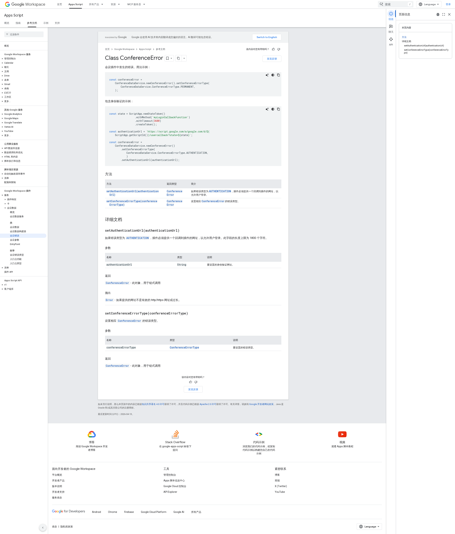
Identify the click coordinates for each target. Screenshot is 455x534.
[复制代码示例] (278, 75)
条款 (54, 526)
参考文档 (32, 23)
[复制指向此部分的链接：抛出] (114, 293)
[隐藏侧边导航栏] (42, 527)
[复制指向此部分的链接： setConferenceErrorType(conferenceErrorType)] (192, 313)
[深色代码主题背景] (273, 75)
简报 (277, 480)
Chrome (112, 512)
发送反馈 (272, 58)
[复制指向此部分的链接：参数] (114, 248)
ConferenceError (213, 201)
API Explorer (170, 491)
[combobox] (395, 4)
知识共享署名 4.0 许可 (153, 404)
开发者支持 (58, 491)
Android (96, 512)
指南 (18, 23)
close (449, 14)
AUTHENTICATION (220, 191)
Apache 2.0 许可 (208, 404)
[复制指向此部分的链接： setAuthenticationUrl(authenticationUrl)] (184, 231)
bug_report (438, 14)
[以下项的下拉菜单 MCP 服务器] (145, 4)
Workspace (35, 4)
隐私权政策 (66, 526)
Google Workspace (124, 49)
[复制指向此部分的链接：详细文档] (125, 220)
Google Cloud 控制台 (175, 486)
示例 (45, 23)
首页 (59, 4)
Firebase (129, 512)
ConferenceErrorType (184, 347)
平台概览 (57, 474)
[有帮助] (273, 49)
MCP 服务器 (134, 4)
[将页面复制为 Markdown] (178, 58)
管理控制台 (170, 474)
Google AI (178, 512)
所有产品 (94, 4)
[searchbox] (24, 34)
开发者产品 (58, 480)
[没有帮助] (278, 49)
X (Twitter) (281, 486)
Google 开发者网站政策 (261, 404)
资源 (113, 4)
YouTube (280, 491)
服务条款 (57, 497)
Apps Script (75, 4)
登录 (448, 4)
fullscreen (443, 14)
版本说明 (57, 486)
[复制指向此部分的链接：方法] (115, 174)
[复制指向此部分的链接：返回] (114, 276)
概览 (6, 23)
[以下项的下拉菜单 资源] (120, 4)
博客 (277, 474)
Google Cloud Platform (153, 512)
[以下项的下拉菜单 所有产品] (103, 4)
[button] (23, 59)
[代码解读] (267, 75)
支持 (57, 23)
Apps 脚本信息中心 (174, 480)
